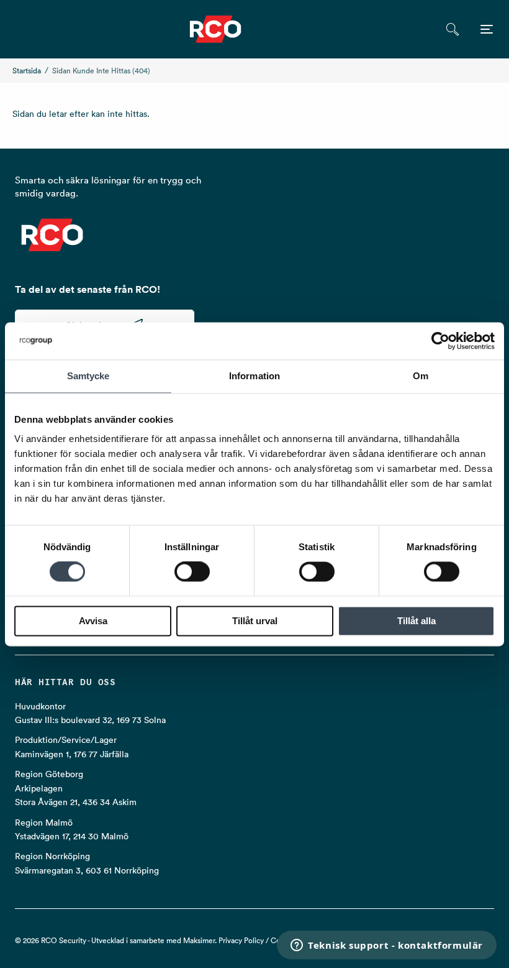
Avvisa (93, 620)
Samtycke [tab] (88, 376)
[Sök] (452, 29)
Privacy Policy (241, 940)
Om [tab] (420, 376)
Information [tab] (254, 376)
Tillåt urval (254, 620)
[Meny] (486, 29)
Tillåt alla (416, 620)
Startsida (26, 70)
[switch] (192, 572)
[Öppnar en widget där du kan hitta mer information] (387, 946)
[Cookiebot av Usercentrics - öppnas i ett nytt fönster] (440, 340)
